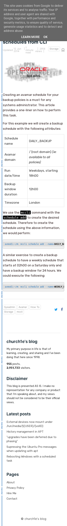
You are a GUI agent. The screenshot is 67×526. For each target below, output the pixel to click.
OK (45, 37)
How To (35, 306)
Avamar (23, 306)
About (11, 482)
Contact (12, 498)
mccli (20, 311)
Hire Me (11, 493)
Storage (54, 48)
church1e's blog (35, 519)
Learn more (30, 37)
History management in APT (25, 431)
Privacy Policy (15, 487)
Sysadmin (9, 306)
